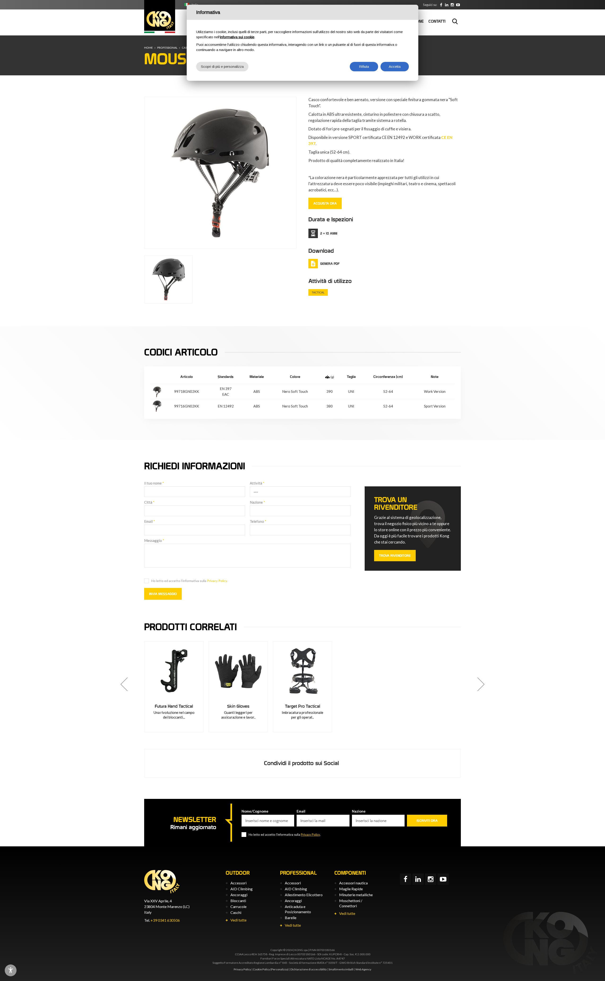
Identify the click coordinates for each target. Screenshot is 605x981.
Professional (167, 47)
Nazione (257, 502)
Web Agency (363, 969)
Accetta (395, 66)
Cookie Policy (261, 969)
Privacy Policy (217, 581)
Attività (257, 483)
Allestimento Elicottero (304, 894)
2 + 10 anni (328, 233)
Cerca (455, 21)
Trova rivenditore (395, 555)
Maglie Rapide (351, 889)
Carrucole (238, 906)
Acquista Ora (325, 203)
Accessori (238, 883)
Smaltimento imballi (341, 969)
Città (149, 502)
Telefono (258, 521)
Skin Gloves (238, 706)
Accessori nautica (353, 883)
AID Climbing (241, 889)
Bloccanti (238, 900)
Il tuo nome (154, 483)
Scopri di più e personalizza (222, 66)
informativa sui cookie (237, 37)
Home (148, 47)
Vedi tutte (238, 920)
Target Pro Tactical (302, 706)
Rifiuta (364, 66)
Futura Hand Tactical (174, 706)
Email (149, 521)
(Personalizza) (279, 969)
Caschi (235, 912)
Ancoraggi (238, 894)
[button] (124, 684)
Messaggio (154, 540)
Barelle (290, 917)
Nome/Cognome (255, 811)
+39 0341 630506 (165, 920)
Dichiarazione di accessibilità (308, 969)
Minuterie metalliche (356, 894)
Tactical (318, 292)
